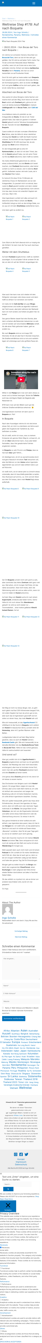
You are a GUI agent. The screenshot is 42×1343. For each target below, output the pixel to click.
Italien (16, 1051)
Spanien (3, 1076)
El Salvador (5, 1042)
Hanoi (33, 1045)
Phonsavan (4, 1071)
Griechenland (35, 1042)
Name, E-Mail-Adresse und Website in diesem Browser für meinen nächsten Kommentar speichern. (20, 1010)
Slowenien (36, 1073)
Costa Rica (19, 1039)
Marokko (35, 1059)
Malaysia (25, 1059)
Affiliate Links (18, 1115)
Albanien (15, 1030)
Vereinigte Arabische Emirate (16, 1085)
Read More (9, 1199)
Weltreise (26, 35)
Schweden (37, 1071)
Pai (38, 1065)
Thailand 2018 (30, 1079)
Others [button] (2, 1329)
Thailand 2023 (10, 1082)
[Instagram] (15, 1154)
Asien (24, 1030)
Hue (37, 1048)
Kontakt (21, 1159)
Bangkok (24, 1034)
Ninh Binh (6, 1065)
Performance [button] (4, 1282)
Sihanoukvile (16, 1073)
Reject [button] (2, 1199)
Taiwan (18, 1079)
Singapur (26, 1073)
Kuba (38, 1056)
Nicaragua (35, 1062)
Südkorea (9, 1079)
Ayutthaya (16, 1034)
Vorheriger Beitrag (21, 931)
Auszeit (6, 1033)
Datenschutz (21, 1164)
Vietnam (14, 1088)
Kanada (6, 1054)
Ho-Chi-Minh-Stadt (10, 1048)
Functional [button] (4, 1266)
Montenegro (23, 1062)
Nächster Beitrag (21, 937)
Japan (23, 1050)
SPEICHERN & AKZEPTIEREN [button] (10, 1342)
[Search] (8, 1189)
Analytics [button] (3, 1297)
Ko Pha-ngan (7, 1056)
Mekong (4, 1062)
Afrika (7, 1030)
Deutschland (31, 1039)
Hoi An (22, 1048)
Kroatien (31, 1056)
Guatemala (11, 1045)
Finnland (24, 1042)
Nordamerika (7, 35)
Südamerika (34, 1076)
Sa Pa (29, 1071)
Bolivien (5, 1036)
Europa (16, 1042)
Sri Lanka (13, 1076)
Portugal (13, 1071)
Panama (17, 35)
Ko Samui (17, 1056)
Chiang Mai (36, 1036)
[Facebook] (21, 1154)
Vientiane (34, 1085)
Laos (4, 1059)
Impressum (21, 1162)
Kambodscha (34, 1050)
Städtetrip (23, 1076)
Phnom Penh (34, 1068)
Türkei (21, 1082)
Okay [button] (37, 1196)
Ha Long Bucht (24, 1045)
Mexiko (12, 1062)
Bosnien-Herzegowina (20, 1036)
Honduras (30, 1048)
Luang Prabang (14, 1059)
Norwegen (31, 1065)
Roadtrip (22, 1070)
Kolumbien (33, 1053)
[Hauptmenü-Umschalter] (34, 3)
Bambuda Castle (8, 742)
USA (26, 1082)
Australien (33, 1031)
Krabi (24, 1056)
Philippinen (22, 1068)
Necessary (6, 1248)
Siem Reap (5, 1073)
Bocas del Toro (7, 58)
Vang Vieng (33, 1082)
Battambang (34, 1034)
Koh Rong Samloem (19, 1054)
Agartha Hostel (29, 722)
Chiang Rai (8, 1039)
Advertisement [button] (5, 1313)
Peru (13, 1068)
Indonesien (7, 1050)
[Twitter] (26, 1154)
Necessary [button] (4, 1245)
